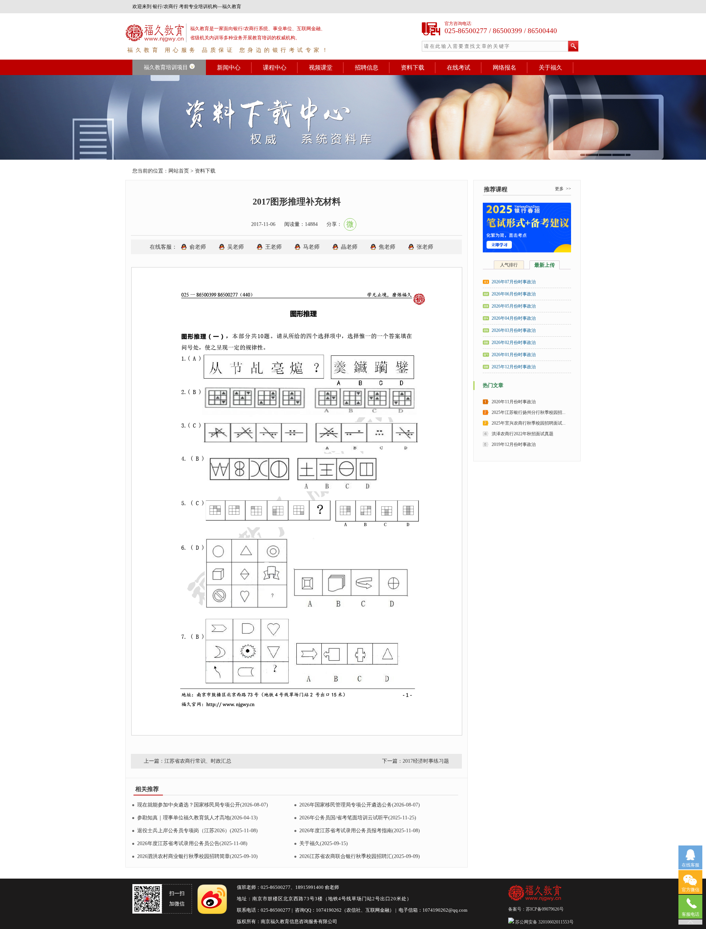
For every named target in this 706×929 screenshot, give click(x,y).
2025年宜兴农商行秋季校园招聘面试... (529, 423)
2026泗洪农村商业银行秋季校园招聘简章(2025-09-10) (197, 856)
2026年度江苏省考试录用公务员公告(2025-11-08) (192, 843)
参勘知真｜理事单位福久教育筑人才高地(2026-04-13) (197, 817)
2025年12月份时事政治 (514, 366)
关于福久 (550, 67)
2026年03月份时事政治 (514, 330)
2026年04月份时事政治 (514, 318)
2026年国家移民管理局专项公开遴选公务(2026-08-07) (359, 805)
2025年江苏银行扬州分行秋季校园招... (529, 412)
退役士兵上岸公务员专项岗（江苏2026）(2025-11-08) (197, 830)
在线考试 (458, 67)
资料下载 (412, 67)
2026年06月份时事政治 (514, 294)
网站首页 (178, 171)
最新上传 (544, 265)
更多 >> (563, 188)
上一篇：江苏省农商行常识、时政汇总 (187, 761)
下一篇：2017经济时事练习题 (415, 761)
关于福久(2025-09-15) (323, 843)
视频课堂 (320, 67)
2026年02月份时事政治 (514, 342)
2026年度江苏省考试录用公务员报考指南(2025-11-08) (359, 830)
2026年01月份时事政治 (514, 354)
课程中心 (274, 67)
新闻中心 (228, 67)
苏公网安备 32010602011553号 (544, 922)
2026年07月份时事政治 (514, 281)
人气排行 (509, 264)
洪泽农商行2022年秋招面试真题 (522, 433)
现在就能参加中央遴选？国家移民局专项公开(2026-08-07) (202, 805)
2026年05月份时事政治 (514, 306)
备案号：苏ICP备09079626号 (536, 909)
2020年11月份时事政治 (514, 401)
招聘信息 (366, 67)
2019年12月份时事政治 (514, 444)
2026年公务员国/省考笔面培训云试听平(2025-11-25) (357, 817)
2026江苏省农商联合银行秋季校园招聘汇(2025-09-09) (359, 856)
